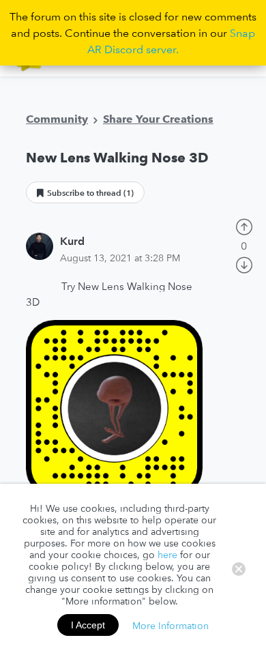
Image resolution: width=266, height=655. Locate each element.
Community (57, 119)
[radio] (244, 225)
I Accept (88, 625)
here (167, 555)
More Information (170, 625)
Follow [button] (85, 192)
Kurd (72, 241)
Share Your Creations (158, 119)
